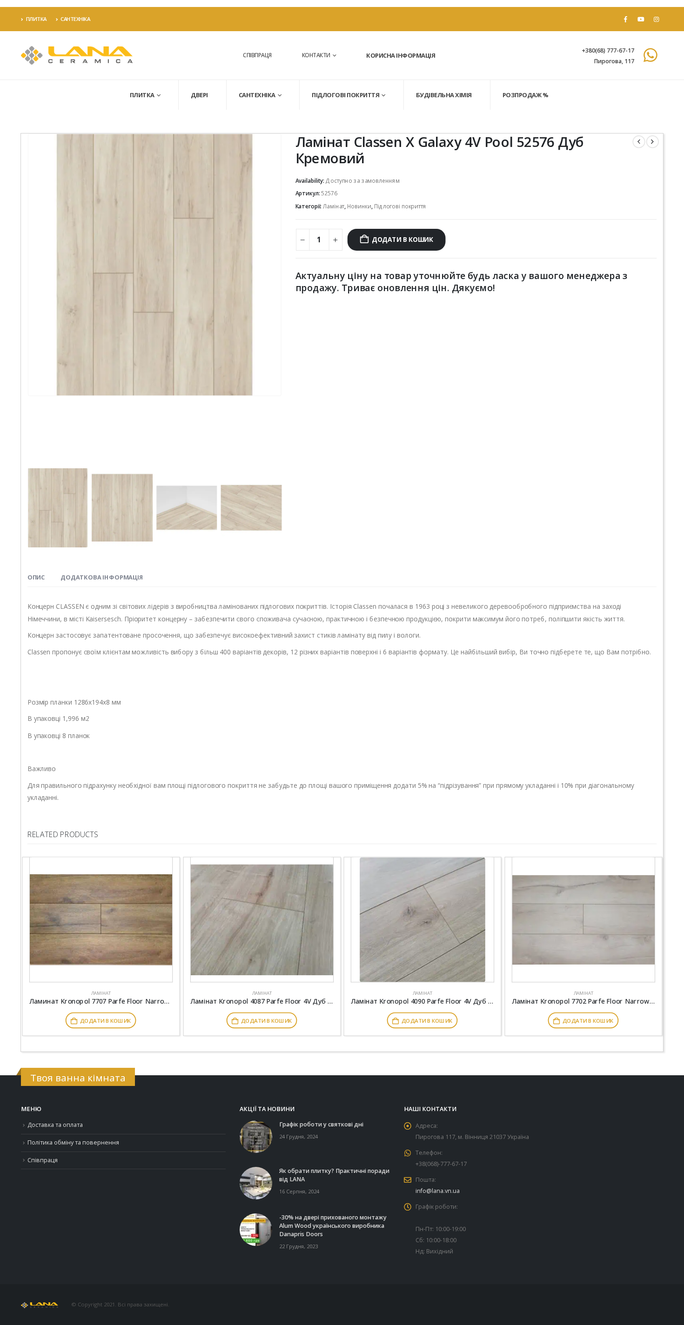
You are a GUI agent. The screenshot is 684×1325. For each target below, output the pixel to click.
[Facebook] (625, 19)
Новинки (359, 206)
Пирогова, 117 (614, 61)
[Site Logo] (77, 55)
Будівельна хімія (444, 95)
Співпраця (257, 55)
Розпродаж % (526, 95)
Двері (199, 95)
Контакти (316, 55)
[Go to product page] (101, 919)
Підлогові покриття (345, 95)
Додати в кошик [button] (105, 1020)
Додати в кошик (402, 239)
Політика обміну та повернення (73, 1142)
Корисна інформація (400, 55)
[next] (652, 141)
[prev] (638, 141)
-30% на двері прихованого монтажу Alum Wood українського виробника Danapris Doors (333, 1225)
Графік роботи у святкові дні (321, 1124)
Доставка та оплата (55, 1125)
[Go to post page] (256, 1136)
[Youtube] (640, 19)
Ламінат (333, 206)
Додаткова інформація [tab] (101, 577)
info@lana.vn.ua (438, 1191)
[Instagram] (656, 19)
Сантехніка (75, 18)
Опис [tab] (36, 577)
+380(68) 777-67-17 (608, 50)
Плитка (36, 18)
